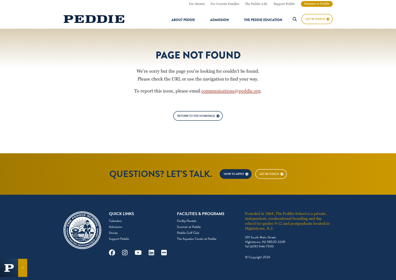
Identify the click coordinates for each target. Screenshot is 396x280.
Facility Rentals (186, 220)
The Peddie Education (263, 20)
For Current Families (225, 4)
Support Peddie (284, 4)
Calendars (115, 220)
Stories (113, 232)
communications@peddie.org (230, 91)
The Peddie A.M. (256, 4)
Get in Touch (269, 174)
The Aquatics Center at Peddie (196, 238)
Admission (219, 20)
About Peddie (183, 20)
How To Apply (234, 174)
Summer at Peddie (316, 4)
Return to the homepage (196, 116)
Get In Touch (315, 19)
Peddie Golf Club (188, 232)
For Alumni (197, 4)
